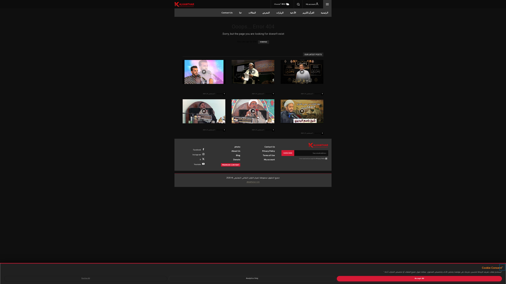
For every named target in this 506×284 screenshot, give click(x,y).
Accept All (419, 279)
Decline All (85, 279)
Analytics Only (252, 279)
